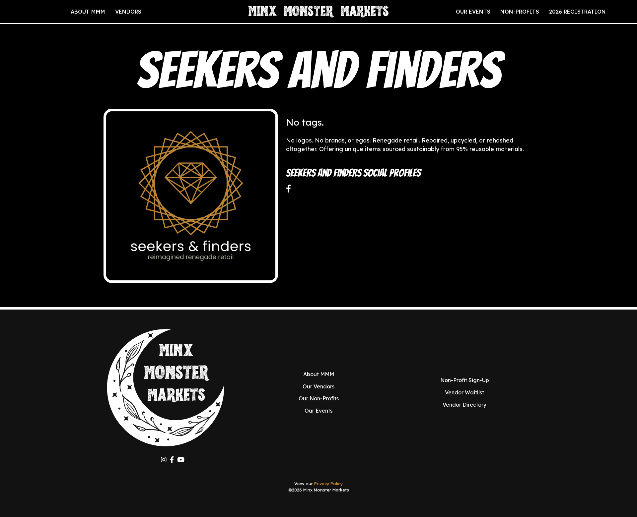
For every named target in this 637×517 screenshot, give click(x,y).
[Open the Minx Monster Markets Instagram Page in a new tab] (164, 460)
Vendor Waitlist (464, 392)
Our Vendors (318, 386)
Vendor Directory (464, 404)
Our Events (318, 410)
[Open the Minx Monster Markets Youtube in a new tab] (180, 460)
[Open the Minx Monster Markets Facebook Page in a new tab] (172, 460)
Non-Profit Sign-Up (464, 380)
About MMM (318, 374)
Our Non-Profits (319, 398)
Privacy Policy (328, 483)
